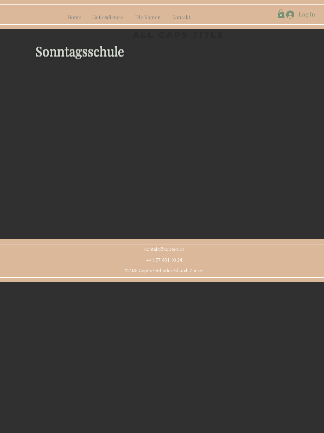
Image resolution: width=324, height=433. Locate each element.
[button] (281, 13)
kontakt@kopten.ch (164, 249)
